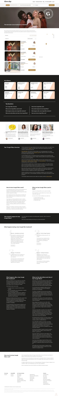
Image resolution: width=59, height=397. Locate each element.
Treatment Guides (39, 1)
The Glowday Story (45, 374)
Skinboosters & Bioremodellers (34, 375)
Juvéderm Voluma (30, 160)
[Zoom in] (53, 35)
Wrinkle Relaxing (32, 374)
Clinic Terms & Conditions (46, 379)
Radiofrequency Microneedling (21, 380)
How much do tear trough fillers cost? (39, 113)
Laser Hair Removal (20, 378)
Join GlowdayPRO (48, 1)
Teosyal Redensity (42, 160)
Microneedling (19, 374)
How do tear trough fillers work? (38, 106)
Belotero (35, 160)
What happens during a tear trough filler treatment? (16, 111)
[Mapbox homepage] (41, 56)
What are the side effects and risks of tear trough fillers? (17, 113)
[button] (12, 46)
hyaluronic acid (36, 152)
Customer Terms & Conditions (47, 380)
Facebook (12, 374)
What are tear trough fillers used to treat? (14, 108)
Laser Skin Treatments (20, 379)
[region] (47, 46)
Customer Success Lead (46, 384)
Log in (53, 1)
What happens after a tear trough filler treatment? (41, 111)
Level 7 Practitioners (33, 35)
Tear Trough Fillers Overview (11, 106)
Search (34, 1)
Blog (43, 1)
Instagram (5, 374)
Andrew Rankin (49, 176)
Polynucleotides (32, 378)
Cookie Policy (45, 378)
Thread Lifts (31, 379)
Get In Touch (45, 375)
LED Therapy (31, 380)
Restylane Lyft (24, 160)
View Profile (32, 59)
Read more (13, 245)
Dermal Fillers (19, 375)
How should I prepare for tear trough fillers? (40, 108)
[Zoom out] (53, 36)
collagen (30, 148)
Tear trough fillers (25, 151)
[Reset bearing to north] (53, 37)
